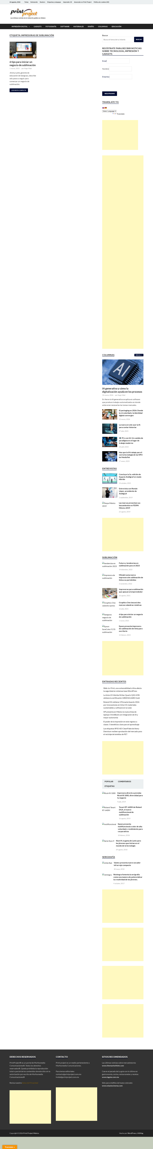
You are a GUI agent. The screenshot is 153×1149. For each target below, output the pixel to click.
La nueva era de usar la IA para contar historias (129, 426)
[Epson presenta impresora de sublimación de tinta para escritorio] (109, 626)
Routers (42, 2)
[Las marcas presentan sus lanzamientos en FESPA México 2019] (109, 503)
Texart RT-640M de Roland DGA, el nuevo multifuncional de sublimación (130, 811)
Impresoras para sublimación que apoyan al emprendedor (131, 590)
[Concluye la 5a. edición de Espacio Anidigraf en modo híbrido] (109, 474)
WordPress (132, 1133)
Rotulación (34, 2)
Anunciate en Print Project (83, 2)
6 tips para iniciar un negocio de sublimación (131, 615)
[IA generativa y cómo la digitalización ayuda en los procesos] (122, 361)
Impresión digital (20, 26)
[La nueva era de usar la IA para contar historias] (109, 425)
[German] (106, 108)
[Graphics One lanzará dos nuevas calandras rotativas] (109, 603)
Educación (116, 26)
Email (104, 61)
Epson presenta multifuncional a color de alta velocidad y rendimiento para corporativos (130, 827)
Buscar (105, 35)
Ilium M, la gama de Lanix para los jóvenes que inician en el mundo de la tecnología (128, 843)
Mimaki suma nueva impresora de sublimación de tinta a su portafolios (131, 577)
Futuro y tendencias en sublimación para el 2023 (129, 564)
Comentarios (124, 781)
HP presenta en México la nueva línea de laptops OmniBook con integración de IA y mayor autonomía (120, 715)
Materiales (78, 26)
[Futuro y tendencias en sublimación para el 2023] (109, 563)
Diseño (91, 26)
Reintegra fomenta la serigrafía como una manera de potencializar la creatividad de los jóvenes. (127, 877)
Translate (120, 114)
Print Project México (31, 1133)
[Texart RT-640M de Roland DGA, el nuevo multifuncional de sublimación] (109, 807)
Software (64, 26)
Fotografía (51, 26)
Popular (109, 781)
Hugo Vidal (28, 68)
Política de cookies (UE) (101, 2)
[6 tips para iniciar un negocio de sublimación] (23, 50)
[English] (103, 108)
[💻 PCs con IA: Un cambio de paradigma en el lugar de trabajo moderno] (109, 438)
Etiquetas (110, 786)
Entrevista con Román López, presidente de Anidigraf (128, 491)
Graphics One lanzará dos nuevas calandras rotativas (130, 603)
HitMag (140, 1133)
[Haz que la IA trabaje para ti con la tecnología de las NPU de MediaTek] (109, 452)
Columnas (103, 26)
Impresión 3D (67, 2)
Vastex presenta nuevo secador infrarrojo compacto (127, 863)
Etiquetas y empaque (54, 2)
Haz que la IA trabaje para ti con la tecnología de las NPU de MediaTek (131, 454)
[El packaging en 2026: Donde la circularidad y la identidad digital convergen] (109, 410)
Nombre (105, 69)
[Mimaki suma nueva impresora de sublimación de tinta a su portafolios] (109, 575)
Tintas (26, 2)
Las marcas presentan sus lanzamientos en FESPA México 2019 (129, 505)
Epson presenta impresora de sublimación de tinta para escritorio (130, 628)
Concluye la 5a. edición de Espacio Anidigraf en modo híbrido (130, 476)
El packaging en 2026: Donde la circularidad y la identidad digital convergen (131, 413)
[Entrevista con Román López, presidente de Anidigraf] (109, 489)
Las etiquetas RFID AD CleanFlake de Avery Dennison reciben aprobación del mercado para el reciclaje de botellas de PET (122, 731)
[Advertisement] (120, 135)
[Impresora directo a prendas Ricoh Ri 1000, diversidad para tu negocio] (108, 793)
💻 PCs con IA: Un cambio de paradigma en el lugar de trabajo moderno (131, 440)
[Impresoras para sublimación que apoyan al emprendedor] (109, 589)
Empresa (105, 76)
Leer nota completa (18, 89)
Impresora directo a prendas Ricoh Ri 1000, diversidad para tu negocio (130, 795)
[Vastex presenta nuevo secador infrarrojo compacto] (107, 863)
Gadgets (37, 26)
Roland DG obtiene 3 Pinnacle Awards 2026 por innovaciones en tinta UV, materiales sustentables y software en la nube (121, 705)
